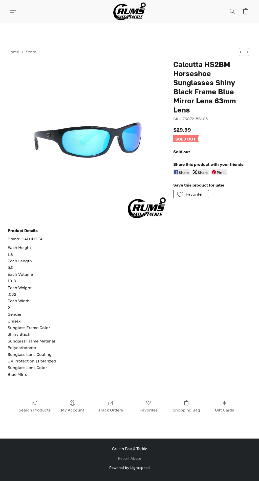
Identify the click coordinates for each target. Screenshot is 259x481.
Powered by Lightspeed (129, 467)
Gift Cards (224, 410)
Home (13, 51)
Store (31, 51)
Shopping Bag (186, 410)
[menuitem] (240, 52)
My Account (72, 410)
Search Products (35, 410)
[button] (129, 11)
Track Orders (110, 410)
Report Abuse (129, 458)
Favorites (149, 410)
